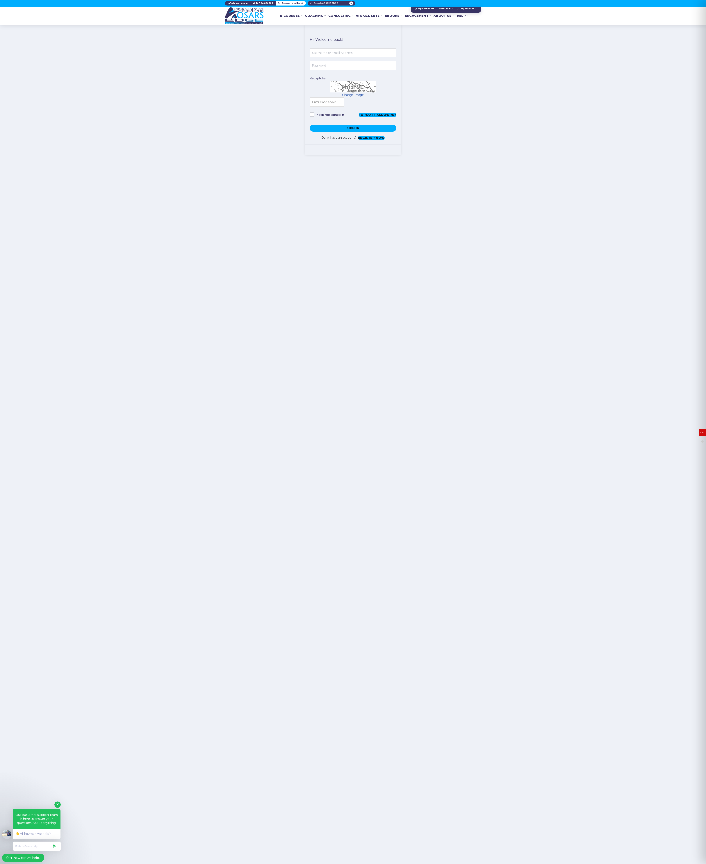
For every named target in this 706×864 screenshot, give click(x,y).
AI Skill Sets (368, 15)
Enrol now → (446, 9)
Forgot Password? (377, 115)
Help (461, 15)
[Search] (351, 3)
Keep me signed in (330, 115)
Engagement (416, 15)
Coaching (314, 15)
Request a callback (292, 3)
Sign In (353, 128)
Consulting (339, 15)
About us (443, 15)
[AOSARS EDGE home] (244, 15)
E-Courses (290, 15)
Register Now (371, 138)
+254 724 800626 (263, 3)
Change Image (353, 95)
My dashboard (426, 9)
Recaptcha (318, 78)
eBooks (392, 15)
